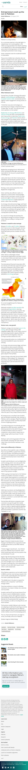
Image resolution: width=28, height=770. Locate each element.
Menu (21, 6)
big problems (12, 309)
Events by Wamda (5, 739)
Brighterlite (4, 113)
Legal (2, 729)
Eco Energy (11, 113)
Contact (25, 2)
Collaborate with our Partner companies (10, 750)
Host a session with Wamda (7, 747)
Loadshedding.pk (10, 97)
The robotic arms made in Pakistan (16, 655)
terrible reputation (17, 307)
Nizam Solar (21, 116)
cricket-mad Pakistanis (7, 199)
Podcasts (3, 734)
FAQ (2, 724)
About (20, 2)
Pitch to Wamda (5, 755)
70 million (16, 226)
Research (3, 737)
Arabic (3, 18)
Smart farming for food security (15, 662)
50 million (8, 226)
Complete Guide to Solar (7, 99)
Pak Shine (14, 118)
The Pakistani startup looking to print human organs (17, 648)
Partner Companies (5, 726)
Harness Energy (5, 114)
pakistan (4, 627)
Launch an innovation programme (9, 752)
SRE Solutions (18, 113)
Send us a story (5, 745)
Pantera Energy (5, 118)
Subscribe (6, 686)
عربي (25, 6)
